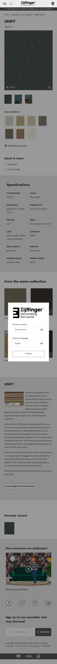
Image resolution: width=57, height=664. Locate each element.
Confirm (28, 354)
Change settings (9, 660)
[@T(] (5, 3)
